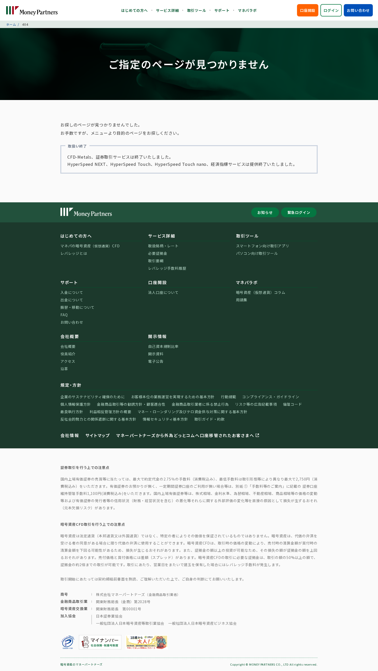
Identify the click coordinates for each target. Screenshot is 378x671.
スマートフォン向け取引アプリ (262, 245)
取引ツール (196, 10)
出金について (71, 299)
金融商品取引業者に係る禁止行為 (200, 404)
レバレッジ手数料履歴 (167, 268)
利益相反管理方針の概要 (110, 411)
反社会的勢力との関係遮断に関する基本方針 (98, 419)
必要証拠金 (157, 253)
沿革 (64, 368)
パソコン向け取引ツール (257, 253)
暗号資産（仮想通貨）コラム (260, 292)
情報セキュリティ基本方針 (165, 419)
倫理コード (292, 404)
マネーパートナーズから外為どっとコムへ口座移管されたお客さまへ (185, 435)
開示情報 (157, 336)
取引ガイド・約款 (209, 419)
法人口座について (163, 292)
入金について (71, 292)
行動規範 (228, 396)
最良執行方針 (71, 411)
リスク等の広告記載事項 (256, 404)
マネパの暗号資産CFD (90, 245)
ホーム (11, 24)
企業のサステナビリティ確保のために (92, 396)
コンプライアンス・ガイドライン (270, 396)
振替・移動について (77, 307)
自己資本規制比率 (163, 346)
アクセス (67, 361)
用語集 (241, 299)
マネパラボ (247, 10)
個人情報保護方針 (75, 404)
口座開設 (307, 10)
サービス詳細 (167, 10)
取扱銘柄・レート (163, 245)
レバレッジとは (73, 253)
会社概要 (69, 336)
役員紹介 (68, 353)
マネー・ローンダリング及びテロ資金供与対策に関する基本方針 (193, 411)
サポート (222, 10)
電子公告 (155, 361)
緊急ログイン (298, 212)
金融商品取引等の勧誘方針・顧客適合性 (131, 404)
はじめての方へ (134, 10)
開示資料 (155, 353)
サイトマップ (97, 435)
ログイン (331, 10)
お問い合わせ (358, 10)
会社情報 (69, 435)
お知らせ (265, 212)
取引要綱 (155, 260)
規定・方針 (71, 385)
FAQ (64, 314)
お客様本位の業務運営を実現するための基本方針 (173, 396)
